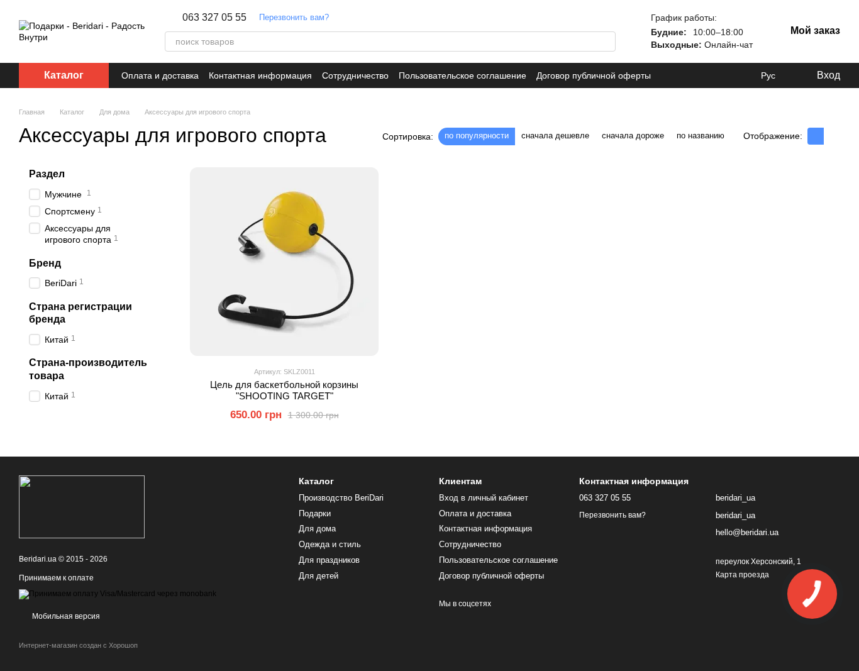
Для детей (318, 575)
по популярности (477, 135)
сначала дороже (633, 135)
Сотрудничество (355, 75)
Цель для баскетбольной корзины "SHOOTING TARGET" (284, 390)
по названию (700, 135)
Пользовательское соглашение (462, 75)
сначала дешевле (555, 135)
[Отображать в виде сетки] (815, 136)
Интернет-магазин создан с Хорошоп (78, 645)
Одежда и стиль (330, 544)
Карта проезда (742, 574)
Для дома (317, 528)
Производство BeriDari (341, 497)
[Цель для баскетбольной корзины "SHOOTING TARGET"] (284, 261)
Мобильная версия (65, 616)
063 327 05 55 (214, 18)
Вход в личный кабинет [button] (483, 497)
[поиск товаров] (606, 41)
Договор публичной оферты (593, 75)
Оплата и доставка (160, 75)
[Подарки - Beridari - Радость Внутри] (82, 506)
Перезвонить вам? (294, 17)
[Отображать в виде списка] (832, 136)
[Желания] (742, 75)
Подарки (315, 513)
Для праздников (329, 560)
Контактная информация (260, 75)
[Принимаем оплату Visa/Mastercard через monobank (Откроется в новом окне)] (117, 593)
